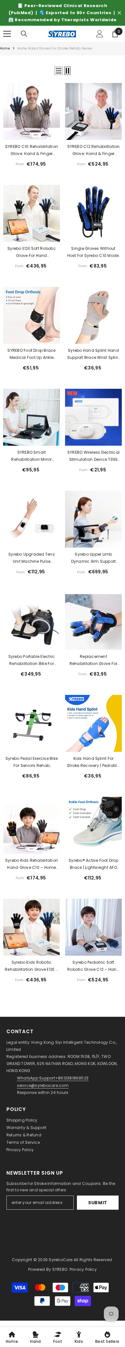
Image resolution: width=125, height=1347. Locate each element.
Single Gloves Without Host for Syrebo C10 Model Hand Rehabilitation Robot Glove (93, 259)
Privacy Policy (20, 1157)
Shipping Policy (22, 1127)
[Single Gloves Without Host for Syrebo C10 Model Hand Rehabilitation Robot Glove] (93, 220)
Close (119, 16)
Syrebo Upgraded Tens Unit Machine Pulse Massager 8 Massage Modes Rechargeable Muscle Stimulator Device (31, 565)
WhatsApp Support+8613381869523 (52, 1085)
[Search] (24, 41)
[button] (58, 78)
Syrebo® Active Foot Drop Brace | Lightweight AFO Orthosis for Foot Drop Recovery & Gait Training (93, 871)
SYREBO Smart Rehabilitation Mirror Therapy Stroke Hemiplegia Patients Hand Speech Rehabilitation (31, 463)
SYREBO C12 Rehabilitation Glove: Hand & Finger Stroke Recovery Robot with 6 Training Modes (93, 157)
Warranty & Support (26, 1134)
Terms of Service (23, 1149)
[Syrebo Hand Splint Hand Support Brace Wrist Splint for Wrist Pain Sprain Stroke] (93, 322)
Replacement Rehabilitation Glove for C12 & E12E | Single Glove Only (94, 667)
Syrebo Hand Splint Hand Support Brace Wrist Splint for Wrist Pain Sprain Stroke (93, 361)
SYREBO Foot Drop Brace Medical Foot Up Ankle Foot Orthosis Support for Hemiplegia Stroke (31, 361)
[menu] (7, 41)
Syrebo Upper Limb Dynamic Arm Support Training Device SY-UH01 (93, 565)
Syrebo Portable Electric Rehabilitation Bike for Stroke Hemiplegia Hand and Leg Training (31, 667)
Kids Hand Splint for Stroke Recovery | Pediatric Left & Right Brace (93, 769)
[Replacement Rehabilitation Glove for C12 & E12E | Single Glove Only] (93, 628)
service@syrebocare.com (43, 1092)
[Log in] (99, 40)
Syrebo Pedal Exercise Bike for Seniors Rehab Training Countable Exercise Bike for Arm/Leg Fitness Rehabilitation (31, 769)
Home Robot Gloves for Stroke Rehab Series (54, 55)
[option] (62, 16)
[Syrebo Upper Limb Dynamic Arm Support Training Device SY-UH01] (93, 526)
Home (5, 55)
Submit (97, 1209)
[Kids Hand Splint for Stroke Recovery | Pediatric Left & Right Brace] (93, 730)
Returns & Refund (23, 1142)
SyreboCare (61, 1267)
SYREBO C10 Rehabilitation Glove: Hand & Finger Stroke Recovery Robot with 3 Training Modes (31, 157)
